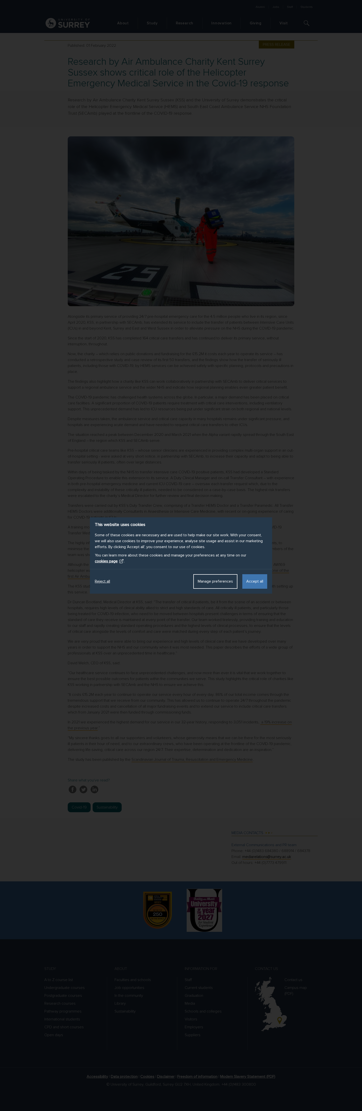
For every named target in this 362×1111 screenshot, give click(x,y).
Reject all (102, 581)
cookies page (106, 561)
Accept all (254, 581)
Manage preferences (215, 581)
